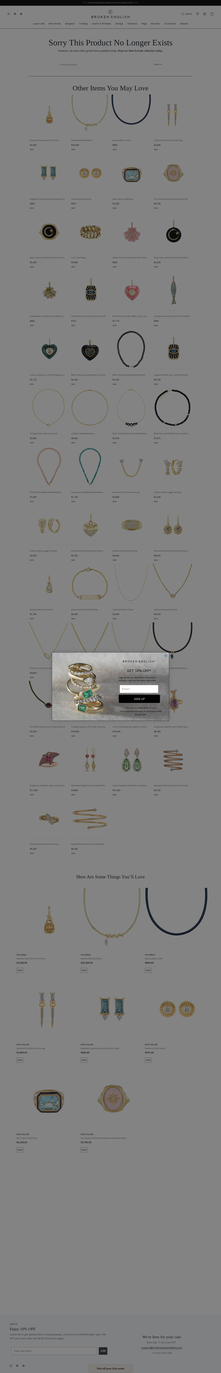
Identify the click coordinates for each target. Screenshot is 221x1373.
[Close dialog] (166, 655)
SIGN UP (139, 699)
